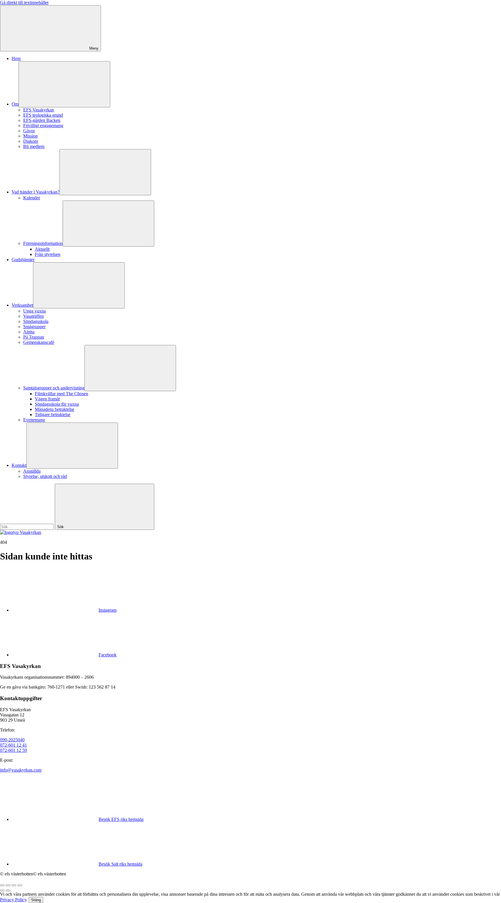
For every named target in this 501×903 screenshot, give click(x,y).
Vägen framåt (47, 398)
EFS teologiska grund (43, 115)
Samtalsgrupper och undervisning (53, 387)
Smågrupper (34, 326)
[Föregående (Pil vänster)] (2, 890)
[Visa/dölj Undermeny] (64, 84)
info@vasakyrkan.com (20, 769)
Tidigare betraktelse (52, 414)
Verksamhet (22, 305)
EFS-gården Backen (41, 120)
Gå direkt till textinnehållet (24, 2)
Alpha (29, 331)
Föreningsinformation (43, 243)
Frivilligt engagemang (43, 125)
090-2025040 (12, 739)
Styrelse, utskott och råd (45, 476)
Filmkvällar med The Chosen (61, 393)
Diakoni (30, 141)
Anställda (32, 471)
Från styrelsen (47, 254)
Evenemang (34, 419)
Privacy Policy (13, 899)
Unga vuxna (34, 310)
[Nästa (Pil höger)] (8, 890)
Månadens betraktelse (54, 409)
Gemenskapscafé (38, 342)
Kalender (31, 197)
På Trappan (33, 337)
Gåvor (29, 130)
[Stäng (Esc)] (2, 885)
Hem (16, 58)
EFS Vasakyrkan (38, 109)
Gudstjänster (23, 259)
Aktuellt (42, 249)
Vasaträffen (33, 316)
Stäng (36, 900)
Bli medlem (33, 146)
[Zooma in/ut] (19, 885)
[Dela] (8, 885)
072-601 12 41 (13, 745)
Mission (30, 135)
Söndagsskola (35, 321)
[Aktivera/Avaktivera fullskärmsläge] (14, 885)
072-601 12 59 (13, 750)
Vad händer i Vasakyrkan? (35, 191)
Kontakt (19, 465)
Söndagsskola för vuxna (57, 404)
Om (15, 104)
